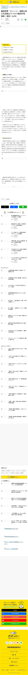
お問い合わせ (14, 661)
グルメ (13, 470)
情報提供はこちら (14, 477)
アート (3, 23)
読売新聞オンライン (14, 665)
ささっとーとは (14, 651)
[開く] (1, 2)
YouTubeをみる (15, 620)
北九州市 (8, 470)
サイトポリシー (12, 669)
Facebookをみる (15, 613)
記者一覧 (14, 654)
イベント (18, 470)
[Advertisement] (14, 190)
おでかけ (24, 470)
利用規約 (7, 669)
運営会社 (3, 669)
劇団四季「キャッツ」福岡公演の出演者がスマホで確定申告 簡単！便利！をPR (14, 7)
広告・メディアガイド (14, 658)
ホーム (2, 5)
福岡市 (8, 23)
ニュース (6, 5)
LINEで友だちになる (15, 623)
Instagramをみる (15, 616)
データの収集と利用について (21, 669)
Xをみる (15, 610)
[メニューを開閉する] (26, 2)
